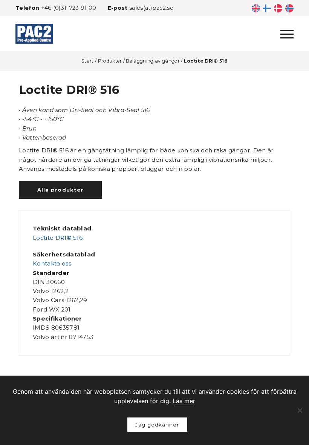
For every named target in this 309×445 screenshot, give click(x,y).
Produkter (110, 61)
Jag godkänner (157, 425)
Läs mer (184, 401)
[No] (299, 410)
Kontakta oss (52, 263)
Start (87, 61)
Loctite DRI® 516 (58, 237)
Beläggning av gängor (152, 61)
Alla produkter (60, 190)
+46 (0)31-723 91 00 (68, 8)
